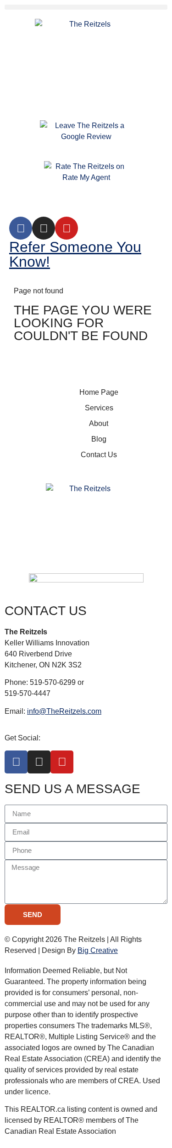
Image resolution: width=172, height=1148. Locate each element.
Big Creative (98, 950)
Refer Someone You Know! (75, 254)
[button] (86, 7)
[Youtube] (66, 228)
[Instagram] (43, 228)
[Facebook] (20, 228)
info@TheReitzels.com (64, 711)
